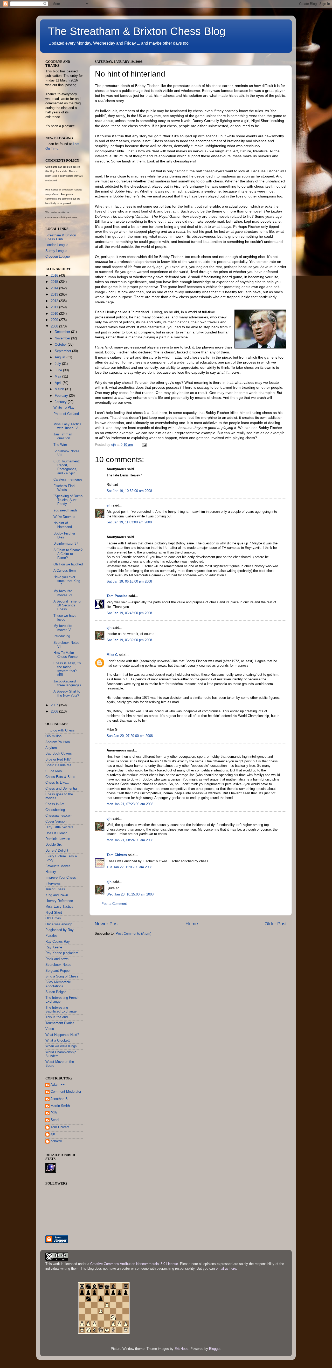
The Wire (60, 445)
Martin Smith (60, 1106)
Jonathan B (59, 1099)
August (60, 357)
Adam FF (58, 1084)
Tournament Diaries (59, 1023)
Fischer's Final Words (64, 488)
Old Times (53, 918)
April (59, 383)
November (63, 338)
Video (49, 1029)
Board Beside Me (58, 765)
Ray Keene (53, 947)
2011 (55, 307)
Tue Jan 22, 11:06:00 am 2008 (129, 867)
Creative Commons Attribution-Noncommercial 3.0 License (134, 1264)
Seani (55, 1120)
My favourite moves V (62, 628)
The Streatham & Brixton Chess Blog (136, 31)
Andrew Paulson (57, 742)
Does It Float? (56, 833)
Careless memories (67, 479)
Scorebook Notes (58, 965)
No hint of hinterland (62, 525)
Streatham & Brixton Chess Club (60, 237)
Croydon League (57, 256)
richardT (57, 1141)
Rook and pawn (56, 959)
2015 (55, 282)
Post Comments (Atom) (133, 933)
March (60, 389)
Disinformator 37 (65, 543)
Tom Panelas (117, 596)
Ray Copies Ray (57, 941)
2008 (55, 326)
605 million (53, 736)
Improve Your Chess (60, 877)
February (62, 396)
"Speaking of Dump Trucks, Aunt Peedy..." (67, 500)
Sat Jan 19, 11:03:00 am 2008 (129, 522)
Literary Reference (59, 901)
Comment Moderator (66, 1091)
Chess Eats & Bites (60, 777)
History (50, 872)
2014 (55, 288)
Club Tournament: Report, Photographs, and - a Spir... (66, 467)
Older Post (276, 923)
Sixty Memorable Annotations (58, 984)
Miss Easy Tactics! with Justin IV (67, 426)
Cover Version (55, 821)
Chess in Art (54, 804)
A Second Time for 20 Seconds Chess (67, 605)
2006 (55, 711)
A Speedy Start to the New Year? (66, 693)
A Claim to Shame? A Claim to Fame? (67, 554)
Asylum (51, 748)
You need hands (65, 510)
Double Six (53, 844)
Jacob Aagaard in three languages (67, 683)
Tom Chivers (117, 855)
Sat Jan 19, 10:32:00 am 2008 (129, 491)
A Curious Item (64, 570)
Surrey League (56, 251)
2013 (55, 294)
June (59, 370)
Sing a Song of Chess (61, 976)
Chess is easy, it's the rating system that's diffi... (67, 669)
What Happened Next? (62, 1035)
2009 (55, 320)
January (61, 402)
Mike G (112, 655)
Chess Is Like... (57, 782)
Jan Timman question (62, 436)
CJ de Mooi (54, 771)
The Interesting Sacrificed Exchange (61, 1009)
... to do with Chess (60, 730)
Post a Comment (114, 904)
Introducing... (63, 636)
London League (56, 245)
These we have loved (64, 617)
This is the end (56, 1017)
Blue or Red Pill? (58, 759)
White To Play (63, 407)
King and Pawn (56, 895)
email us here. (226, 1268)
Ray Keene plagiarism (61, 953)
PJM (54, 1113)
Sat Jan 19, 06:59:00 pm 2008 (129, 640)
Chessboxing (55, 810)
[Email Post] (144, 445)
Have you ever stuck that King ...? (66, 581)
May (58, 376)
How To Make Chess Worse (65, 655)
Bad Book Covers (58, 753)
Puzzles (51, 936)
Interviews (53, 883)
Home (191, 923)
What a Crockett (57, 1040)
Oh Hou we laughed (68, 564)
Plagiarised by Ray (59, 930)
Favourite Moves (58, 866)
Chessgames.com (59, 815)
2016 (55, 275)
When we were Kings (61, 1046)
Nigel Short (53, 912)
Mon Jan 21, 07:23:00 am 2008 (130, 804)
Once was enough (58, 924)
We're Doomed (64, 517)
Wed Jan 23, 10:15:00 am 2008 (130, 894)
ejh (109, 505)
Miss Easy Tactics (59, 906)
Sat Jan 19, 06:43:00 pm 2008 (129, 613)
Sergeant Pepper (58, 971)
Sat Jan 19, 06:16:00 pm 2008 (129, 581)
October (61, 344)
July (58, 364)
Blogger (214, 1349)
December (63, 332)
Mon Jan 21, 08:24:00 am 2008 (130, 840)
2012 (55, 301)
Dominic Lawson (57, 839)
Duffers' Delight (56, 850)
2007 (55, 705)
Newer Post (107, 923)
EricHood (181, 1349)
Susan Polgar (55, 992)
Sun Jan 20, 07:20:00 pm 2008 (130, 736)
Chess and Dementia (61, 788)
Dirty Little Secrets (59, 827)
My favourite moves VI (62, 593)
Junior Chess (55, 889)
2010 (55, 314)
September (63, 351)
